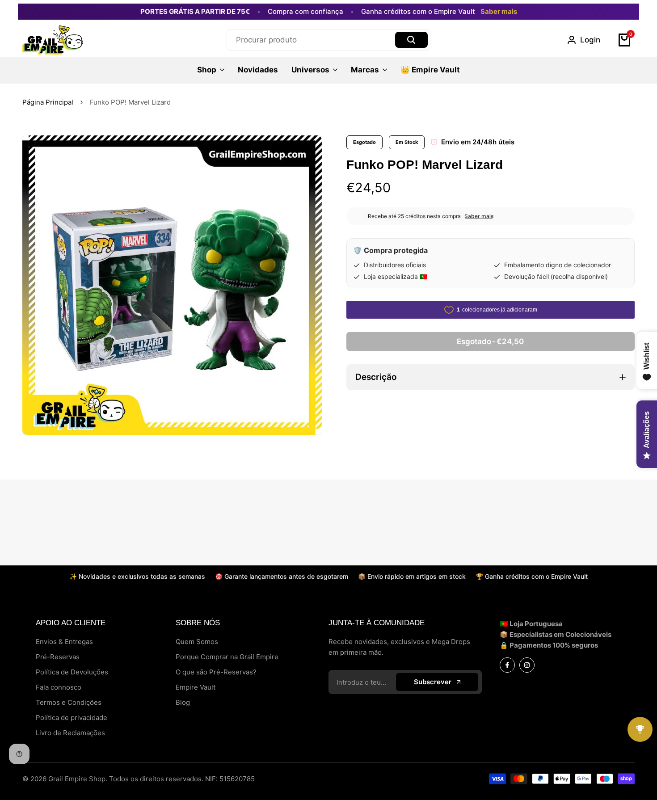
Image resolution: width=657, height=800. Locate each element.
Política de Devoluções (72, 672)
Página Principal (47, 102)
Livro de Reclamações (70, 732)
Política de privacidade (71, 717)
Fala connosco (58, 687)
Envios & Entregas (64, 641)
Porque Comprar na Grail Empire (227, 657)
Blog (183, 702)
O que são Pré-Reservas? (216, 672)
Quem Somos (197, 641)
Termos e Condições (68, 702)
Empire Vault (195, 687)
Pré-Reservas (58, 657)
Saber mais (498, 12)
